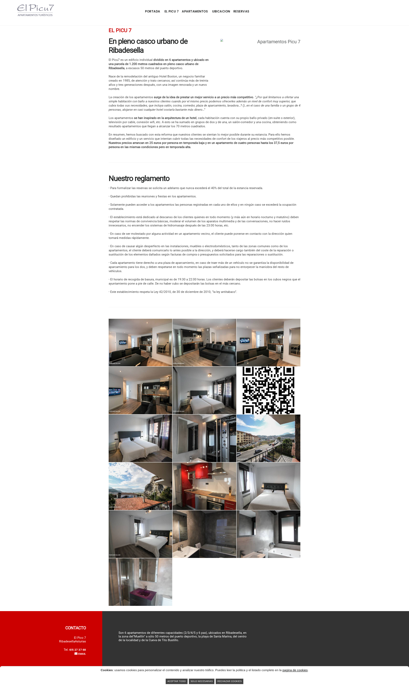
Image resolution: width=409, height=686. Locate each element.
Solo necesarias (202, 681)
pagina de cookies (295, 670)
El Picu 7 (172, 11)
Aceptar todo (176, 681)
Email (82, 654)
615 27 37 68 (77, 650)
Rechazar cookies (229, 681)
